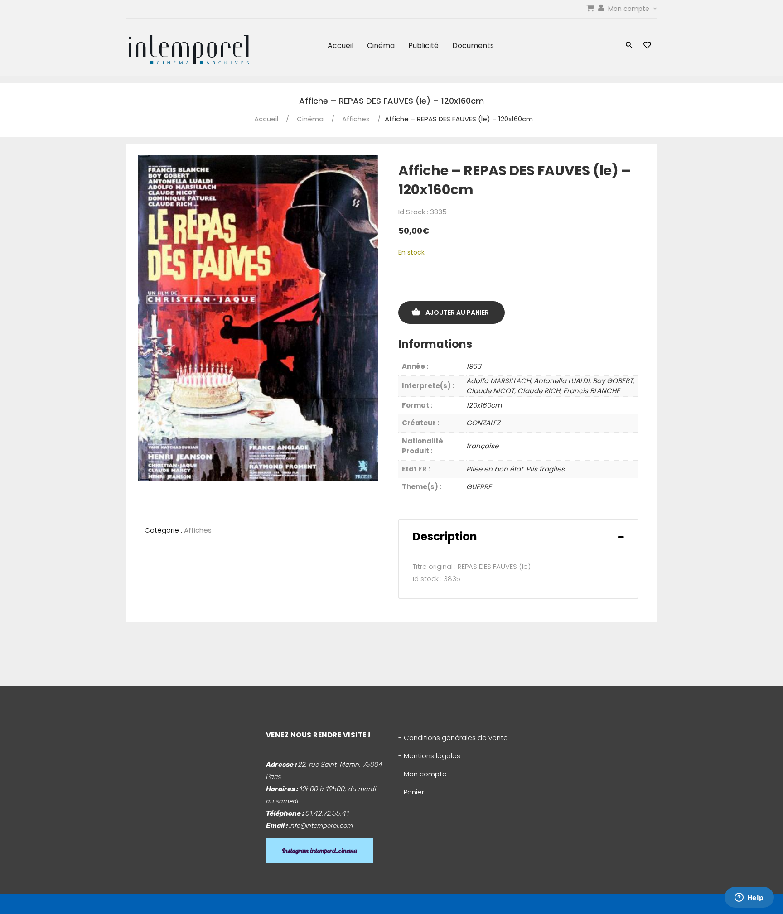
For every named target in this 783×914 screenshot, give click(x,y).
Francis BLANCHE (591, 390)
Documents (473, 45)
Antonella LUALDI (562, 380)
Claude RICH (538, 390)
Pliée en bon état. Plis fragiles (515, 469)
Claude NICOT (490, 390)
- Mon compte (422, 774)
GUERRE (479, 486)
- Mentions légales (429, 755)
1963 (473, 366)
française (482, 446)
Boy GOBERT (613, 380)
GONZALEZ (483, 423)
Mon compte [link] (629, 8)
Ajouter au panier (457, 312)
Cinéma (381, 45)
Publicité (423, 45)
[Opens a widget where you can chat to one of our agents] (749, 898)
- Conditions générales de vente (453, 737)
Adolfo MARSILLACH (498, 380)
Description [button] (445, 536)
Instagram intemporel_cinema (319, 851)
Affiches (356, 119)
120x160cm (484, 405)
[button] (629, 46)
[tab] (518, 536)
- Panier (411, 792)
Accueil (340, 45)
